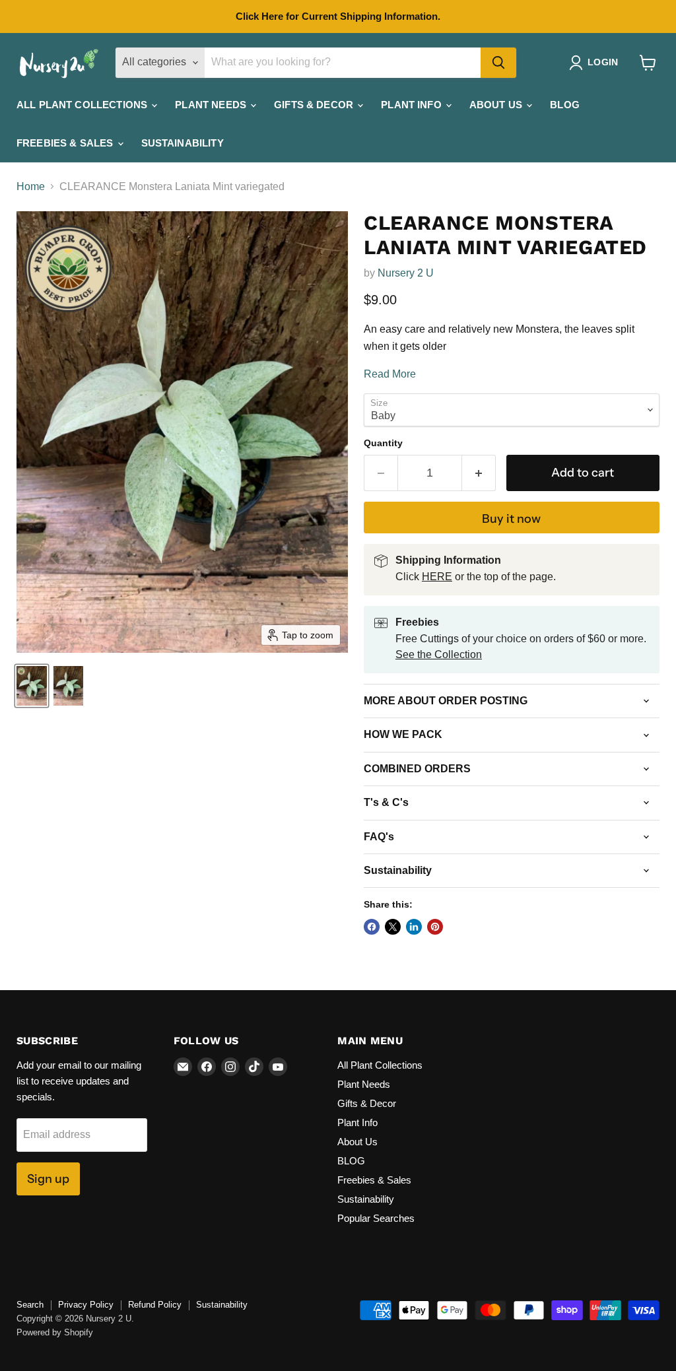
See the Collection (438, 654)
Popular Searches (376, 1218)
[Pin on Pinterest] (435, 927)
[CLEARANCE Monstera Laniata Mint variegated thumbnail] (31, 686)
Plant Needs (212, 104)
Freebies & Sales (66, 143)
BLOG (565, 104)
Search (30, 1305)
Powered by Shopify (55, 1332)
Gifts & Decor (315, 104)
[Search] (498, 63)
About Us (497, 104)
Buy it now (511, 519)
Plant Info (412, 104)
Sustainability (182, 143)
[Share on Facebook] (372, 927)
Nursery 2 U (406, 273)
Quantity (383, 443)
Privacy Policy (86, 1305)
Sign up (48, 1179)
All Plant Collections (83, 104)
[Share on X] (393, 927)
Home (31, 186)
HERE (437, 576)
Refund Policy (155, 1305)
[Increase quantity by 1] (479, 473)
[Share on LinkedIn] (414, 927)
